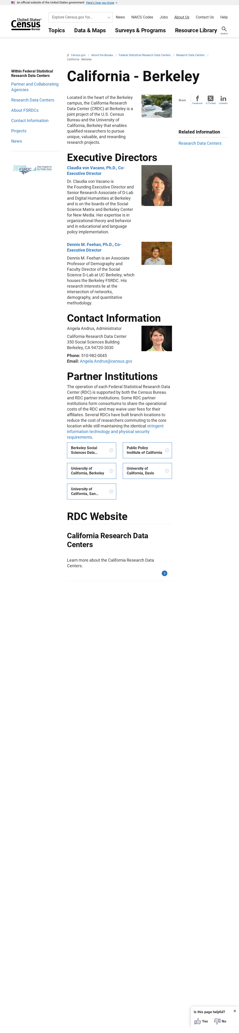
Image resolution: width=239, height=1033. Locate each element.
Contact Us (205, 17)
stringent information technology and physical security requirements (115, 431)
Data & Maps (90, 30)
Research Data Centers (190, 55)
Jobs (164, 17)
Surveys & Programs (140, 30)
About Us (181, 17)
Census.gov (78, 55)
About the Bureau (102, 55)
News (120, 17)
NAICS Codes (142, 17)
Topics (56, 30)
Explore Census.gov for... (72, 17)
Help (224, 17)
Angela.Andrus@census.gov (106, 361)
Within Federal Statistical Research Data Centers (32, 73)
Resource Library (196, 30)
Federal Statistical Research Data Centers (145, 55)
